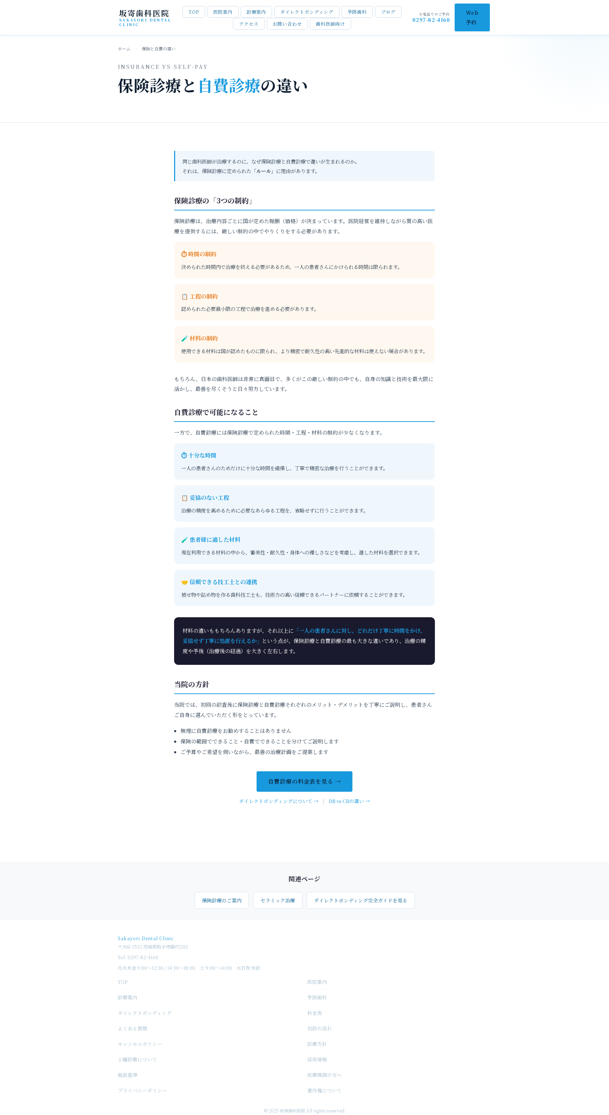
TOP (194, 11)
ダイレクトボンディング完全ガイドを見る (360, 900)
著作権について (324, 1090)
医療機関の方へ (324, 1074)
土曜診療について (137, 1059)
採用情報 (317, 1059)
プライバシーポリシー (142, 1090)
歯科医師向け (330, 23)
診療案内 (256, 11)
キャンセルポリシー (140, 1043)
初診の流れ (319, 1028)
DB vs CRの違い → (349, 800)
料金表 (314, 1012)
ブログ (388, 11)
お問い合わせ (287, 23)
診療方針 (317, 1043)
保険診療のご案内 (221, 900)
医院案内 (223, 11)
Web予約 (472, 17)
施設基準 (127, 1074)
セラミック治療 (277, 900)
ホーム (124, 48)
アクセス (248, 23)
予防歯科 (357, 11)
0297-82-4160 (431, 20)
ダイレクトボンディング (306, 11)
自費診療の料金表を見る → (304, 781)
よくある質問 (132, 1028)
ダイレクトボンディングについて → (279, 800)
